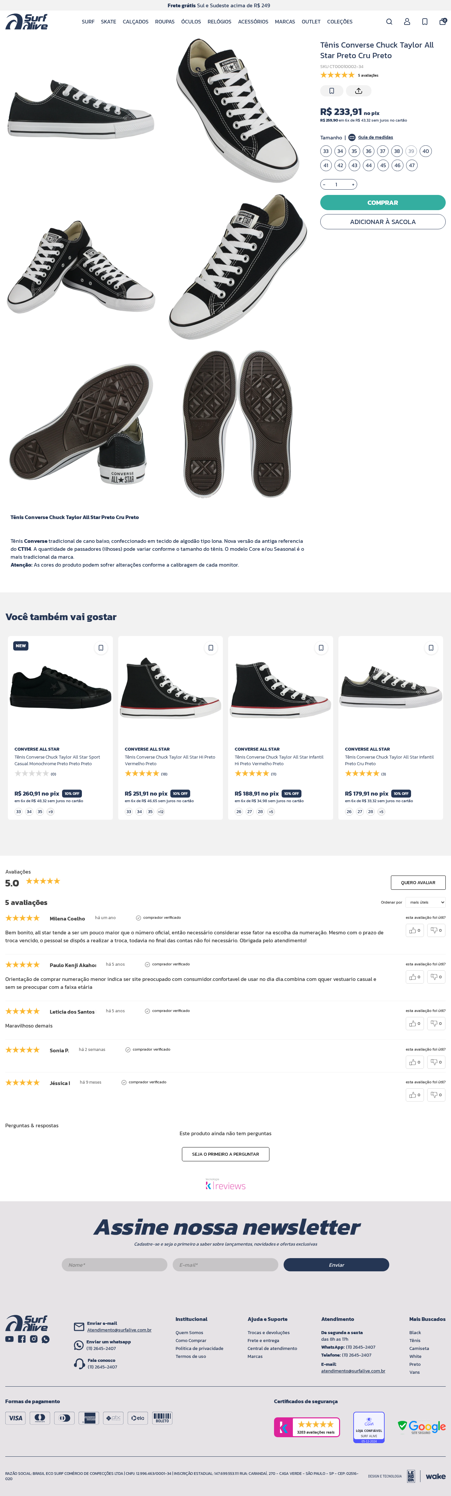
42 (340, 165)
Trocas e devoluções (269, 1332)
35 (354, 151)
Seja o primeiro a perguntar (225, 1154)
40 (426, 151)
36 (368, 151)
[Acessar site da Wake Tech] (436, 1476)
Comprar (382, 202)
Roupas (165, 21)
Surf (88, 21)
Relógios (219, 21)
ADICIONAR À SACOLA (383, 222)
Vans (414, 1372)
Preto (415, 1364)
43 (354, 165)
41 (326, 165)
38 (397, 151)
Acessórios (253, 21)
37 (382, 151)
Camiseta (419, 1348)
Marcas (285, 21)
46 (397, 165)
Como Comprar (191, 1340)
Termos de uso (191, 1356)
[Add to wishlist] (332, 91)
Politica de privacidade (200, 1348)
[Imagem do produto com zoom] (81, 110)
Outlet (311, 21)
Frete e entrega (263, 1340)
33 (326, 151)
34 (340, 151)
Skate (108, 21)
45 (383, 165)
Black (415, 1332)
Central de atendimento (272, 1348)
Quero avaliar (418, 882)
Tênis (415, 1340)
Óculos (191, 21)
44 (369, 165)
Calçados (136, 21)
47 (412, 165)
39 (411, 151)
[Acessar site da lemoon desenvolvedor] (394, 1476)
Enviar (336, 1265)
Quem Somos (189, 1332)
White (415, 1356)
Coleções (340, 21)
